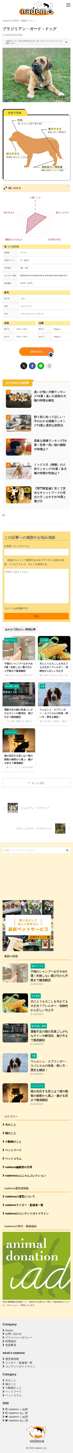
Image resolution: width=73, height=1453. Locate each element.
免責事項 (10, 1345)
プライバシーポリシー (18, 1337)
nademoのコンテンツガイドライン (27, 1213)
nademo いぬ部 (18, 1409)
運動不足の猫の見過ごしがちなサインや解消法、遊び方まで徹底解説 (18, 713)
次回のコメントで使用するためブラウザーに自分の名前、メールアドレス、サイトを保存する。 (34, 562)
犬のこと (10, 1124)
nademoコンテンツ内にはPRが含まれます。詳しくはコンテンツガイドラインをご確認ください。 (34, 42)
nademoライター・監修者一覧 (24, 1205)
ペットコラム (13, 1158)
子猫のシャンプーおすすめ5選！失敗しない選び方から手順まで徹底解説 (18, 667)
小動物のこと (13, 1141)
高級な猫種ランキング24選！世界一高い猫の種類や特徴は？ (50, 445)
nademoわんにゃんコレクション (25, 1175)
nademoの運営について (20, 1196)
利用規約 (10, 1341)
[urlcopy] (49, 365)
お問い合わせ (13, 1333)
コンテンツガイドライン (19, 1366)
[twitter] (23, 365)
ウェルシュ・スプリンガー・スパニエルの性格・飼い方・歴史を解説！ (54, 713)
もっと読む (38, 783)
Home (8, 1330)
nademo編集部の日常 (18, 1167)
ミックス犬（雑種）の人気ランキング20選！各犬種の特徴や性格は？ (50, 469)
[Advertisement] (28, 876)
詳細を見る (36, 351)
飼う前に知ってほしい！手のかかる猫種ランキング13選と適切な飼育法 (50, 421)
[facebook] (32, 365)
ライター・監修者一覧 (18, 1362)
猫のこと (10, 1133)
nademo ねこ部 (18, 1413)
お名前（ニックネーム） (17, 545)
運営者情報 (11, 1359)
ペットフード (13, 1150)
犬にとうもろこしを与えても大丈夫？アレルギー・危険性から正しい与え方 (54, 667)
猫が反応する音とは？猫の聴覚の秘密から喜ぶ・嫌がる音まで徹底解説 (18, 759)
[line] (40, 365)
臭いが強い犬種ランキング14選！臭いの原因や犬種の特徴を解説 (50, 396)
